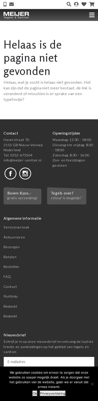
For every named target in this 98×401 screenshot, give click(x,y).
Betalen (10, 257)
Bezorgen (12, 247)
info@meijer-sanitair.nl (22, 160)
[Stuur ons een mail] (11, 5)
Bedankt (10, 306)
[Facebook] (10, 173)
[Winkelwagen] (91, 5)
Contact (10, 287)
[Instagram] (25, 173)
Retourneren (14, 237)
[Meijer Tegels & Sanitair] (16, 15)
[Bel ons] (5, 5)
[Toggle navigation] (91, 15)
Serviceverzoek (16, 227)
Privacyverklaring (52, 393)
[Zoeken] (69, 5)
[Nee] (92, 384)
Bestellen (11, 267)
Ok (35, 393)
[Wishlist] (84, 5)
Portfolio (11, 296)
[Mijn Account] (76, 5)
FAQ (7, 277)
